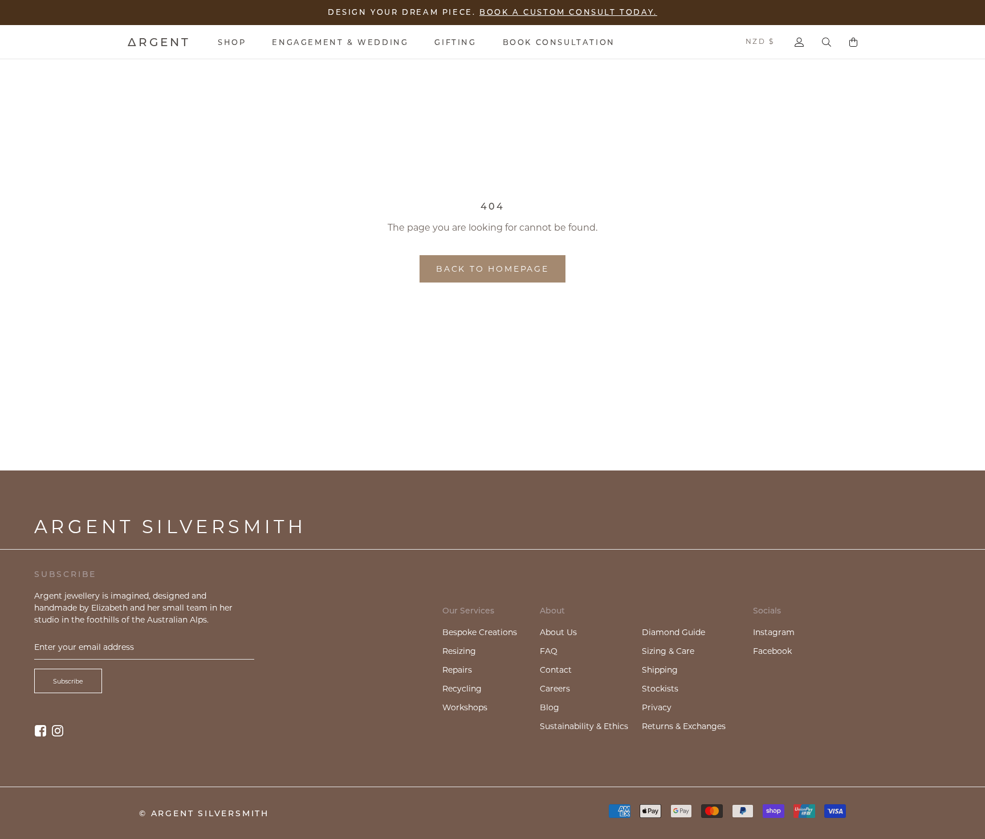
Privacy (656, 707)
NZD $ (760, 41)
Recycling (462, 689)
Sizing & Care (668, 651)
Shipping (660, 670)
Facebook (772, 651)
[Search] (826, 42)
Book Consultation (559, 42)
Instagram (774, 632)
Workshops (464, 707)
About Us (558, 632)
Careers (555, 689)
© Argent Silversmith (204, 813)
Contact (556, 670)
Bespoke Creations (479, 632)
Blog (549, 707)
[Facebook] (40, 729)
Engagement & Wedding (340, 42)
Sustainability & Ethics (584, 726)
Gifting (455, 42)
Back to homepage (492, 269)
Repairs (457, 670)
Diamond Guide (673, 632)
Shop (232, 42)
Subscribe (68, 681)
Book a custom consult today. (568, 12)
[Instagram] (57, 729)
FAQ (548, 651)
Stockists (660, 689)
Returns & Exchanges (684, 726)
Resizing (459, 651)
